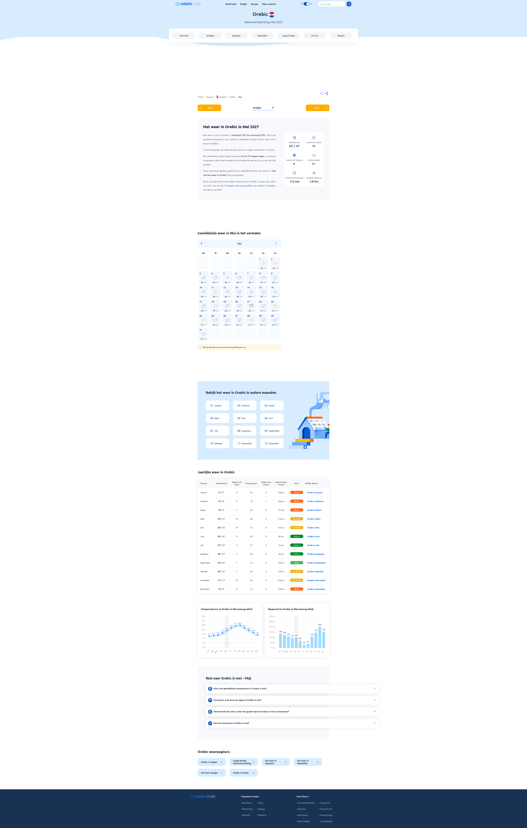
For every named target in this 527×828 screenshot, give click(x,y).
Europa (254, 3)
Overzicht (184, 35)
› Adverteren (302, 815)
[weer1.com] (188, 3)
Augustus (236, 35)
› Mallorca (261, 815)
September (262, 35)
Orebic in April (313, 519)
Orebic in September (316, 562)
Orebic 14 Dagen (209, 762)
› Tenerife (245, 815)
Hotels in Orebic (241, 772)
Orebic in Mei (313, 527)
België (243, 3)
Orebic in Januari (315, 492)
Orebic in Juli (313, 545)
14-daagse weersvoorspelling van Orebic (244, 185)
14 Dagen (210, 35)
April (210, 107)
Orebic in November (316, 580)
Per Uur (314, 35)
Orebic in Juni (313, 536)
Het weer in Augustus (270, 762)
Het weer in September (303, 762)
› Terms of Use (325, 809)
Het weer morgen (209, 772)
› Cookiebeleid (325, 821)
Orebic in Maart (314, 510)
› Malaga (261, 809)
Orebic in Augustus (315, 554)
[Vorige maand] (202, 243)
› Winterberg (247, 809)
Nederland (230, 3)
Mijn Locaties (269, 3)
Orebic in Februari (315, 501)
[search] (349, 4)
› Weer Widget (303, 821)
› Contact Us (324, 802)
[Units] (306, 3)
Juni (317, 107)
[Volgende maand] (276, 243)
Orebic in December (316, 589)
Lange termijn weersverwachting (242, 762)
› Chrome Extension (306, 802)
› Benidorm (246, 802)
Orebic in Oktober (315, 571)
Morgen (341, 35)
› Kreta (260, 802)
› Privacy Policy (326, 815)
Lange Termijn (288, 35)
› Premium (301, 809)
